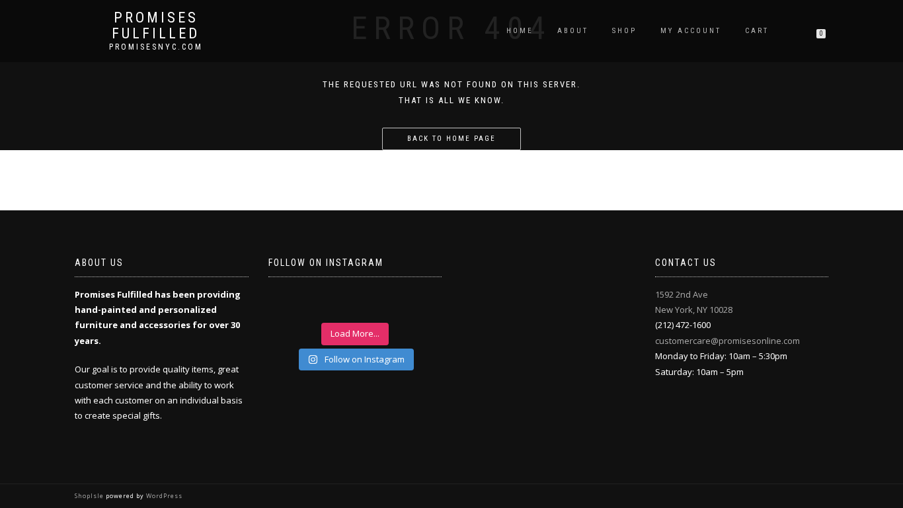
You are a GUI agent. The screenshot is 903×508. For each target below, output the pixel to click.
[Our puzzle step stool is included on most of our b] (334, 304)
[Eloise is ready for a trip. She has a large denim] (417, 304)
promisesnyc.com (156, 47)
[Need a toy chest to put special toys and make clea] (375, 304)
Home (519, 30)
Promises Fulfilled (156, 26)
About (572, 30)
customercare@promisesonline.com (727, 341)
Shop (624, 30)
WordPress (163, 495)
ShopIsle (90, 495)
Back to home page (451, 138)
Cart (757, 30)
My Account (690, 30)
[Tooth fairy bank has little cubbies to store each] (292, 304)
